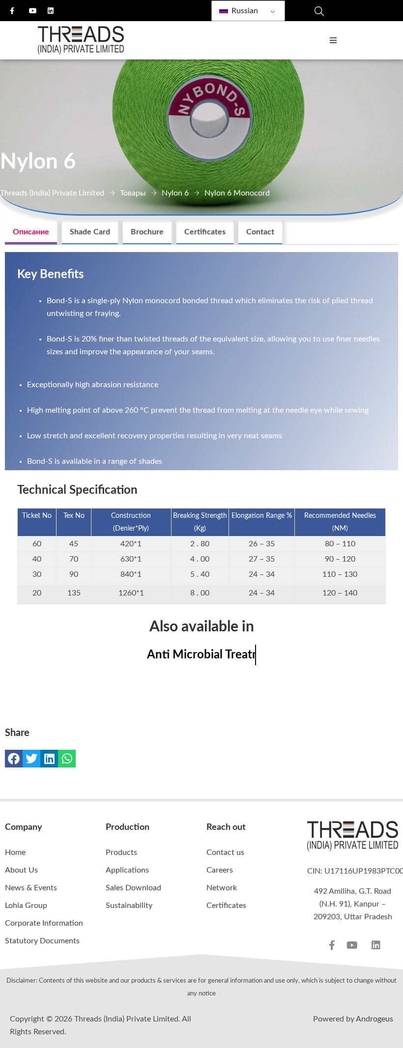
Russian (244, 11)
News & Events (31, 888)
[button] (14, 758)
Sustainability (129, 905)
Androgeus (374, 1019)
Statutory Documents (42, 941)
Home (15, 852)
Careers (219, 870)
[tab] (31, 233)
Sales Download (133, 888)
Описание (31, 232)
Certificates (205, 232)
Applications (127, 870)
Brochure (147, 232)
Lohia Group (26, 905)
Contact (260, 232)
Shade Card (90, 232)
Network (221, 888)
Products (121, 852)
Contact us (225, 852)
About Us (21, 870)
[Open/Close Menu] (333, 40)
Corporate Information (44, 923)
